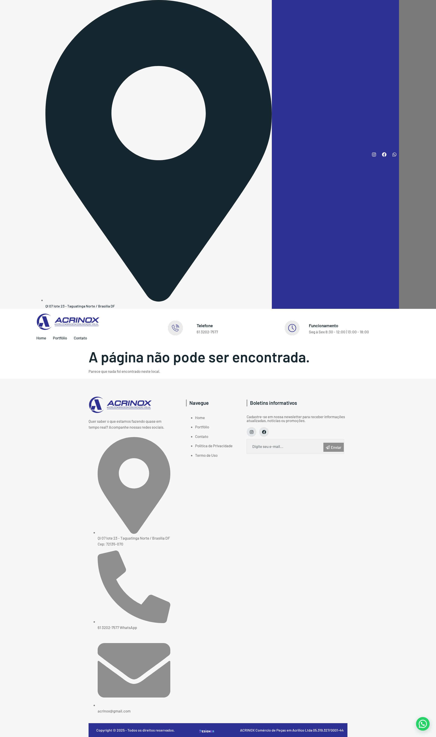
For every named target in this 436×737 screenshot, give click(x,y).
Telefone (205, 325)
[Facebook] (384, 154)
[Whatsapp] (394, 154)
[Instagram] (374, 154)
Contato (80, 338)
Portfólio (60, 338)
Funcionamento (323, 325)
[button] (423, 724)
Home (41, 338)
